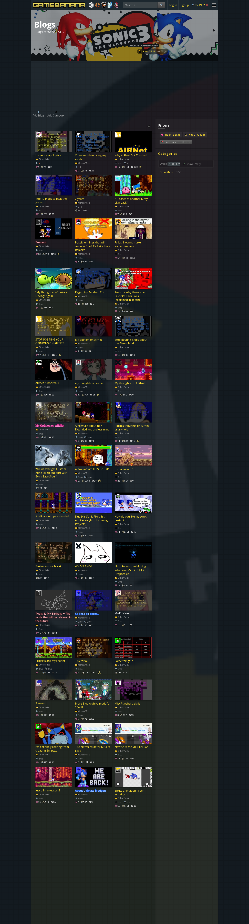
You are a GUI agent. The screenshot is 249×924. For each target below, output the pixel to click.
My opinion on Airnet (88, 339)
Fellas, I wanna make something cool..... (128, 244)
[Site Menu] (214, 5)
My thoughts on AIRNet (130, 383)
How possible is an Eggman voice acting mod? (52, 882)
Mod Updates (122, 613)
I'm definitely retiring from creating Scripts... (52, 749)
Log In (173, 5)
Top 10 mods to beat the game (51, 200)
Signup (184, 5)
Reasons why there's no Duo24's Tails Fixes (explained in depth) (130, 296)
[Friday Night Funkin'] (116, 5)
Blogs (164, 51)
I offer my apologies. (48, 155)
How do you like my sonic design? (131, 518)
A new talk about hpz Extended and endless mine (92, 427)
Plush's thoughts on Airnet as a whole (132, 427)
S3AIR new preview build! (130, 837)
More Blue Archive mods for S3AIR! (93, 705)
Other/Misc (44, 159)
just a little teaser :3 (47, 790)
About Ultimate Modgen (90, 790)
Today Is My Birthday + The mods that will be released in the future (53, 617)
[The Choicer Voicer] (110, 5)
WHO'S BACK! (83, 566)
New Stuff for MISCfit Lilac (131, 747)
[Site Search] (161, 5)
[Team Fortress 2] (98, 5)
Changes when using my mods (90, 157)
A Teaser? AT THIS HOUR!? (92, 469)
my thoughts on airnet (89, 383)
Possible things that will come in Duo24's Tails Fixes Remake (92, 246)
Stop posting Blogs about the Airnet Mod (131, 341)
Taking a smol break (48, 566)
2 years (79, 199)
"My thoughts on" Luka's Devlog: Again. (51, 294)
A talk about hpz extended (52, 516)
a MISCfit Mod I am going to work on (92, 838)
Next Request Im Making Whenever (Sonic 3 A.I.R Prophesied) (130, 570)
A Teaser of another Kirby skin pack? (131, 200)
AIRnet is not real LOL (49, 383)
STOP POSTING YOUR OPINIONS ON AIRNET (49, 341)
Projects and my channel (50, 661)
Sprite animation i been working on (129, 792)
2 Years (40, 703)
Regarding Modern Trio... (91, 292)
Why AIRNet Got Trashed (131, 155)
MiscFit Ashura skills (127, 703)
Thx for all (81, 661)
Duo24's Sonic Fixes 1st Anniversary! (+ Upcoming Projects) (91, 520)
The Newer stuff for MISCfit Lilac (92, 749)
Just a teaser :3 (124, 469)
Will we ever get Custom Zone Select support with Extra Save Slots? (51, 472)
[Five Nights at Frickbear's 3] (104, 5)
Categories (167, 153)
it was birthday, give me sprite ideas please (129, 882)
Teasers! (40, 242)
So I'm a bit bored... (87, 613)
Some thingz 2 (124, 661)
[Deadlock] (91, 5)
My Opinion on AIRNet (49, 425)
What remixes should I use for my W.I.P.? (92, 882)
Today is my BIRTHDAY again (50, 838)
